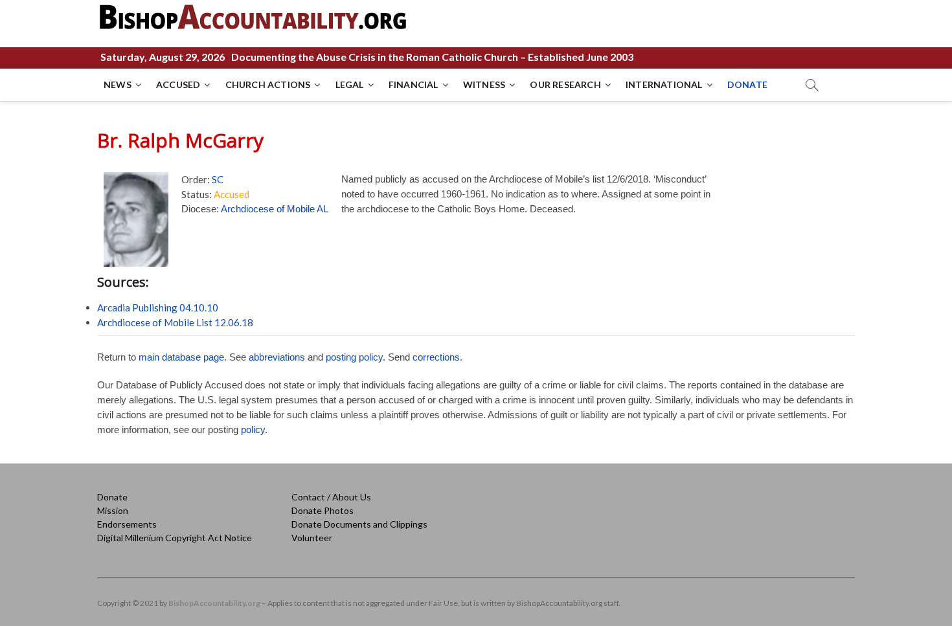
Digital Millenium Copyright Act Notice (174, 537)
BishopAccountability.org (214, 603)
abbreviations (277, 357)
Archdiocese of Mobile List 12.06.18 (175, 322)
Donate (112, 496)
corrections (436, 357)
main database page (181, 357)
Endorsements (127, 524)
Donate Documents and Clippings (359, 524)
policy (253, 429)
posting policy (354, 357)
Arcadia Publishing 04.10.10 (157, 307)
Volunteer (311, 537)
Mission (112, 510)
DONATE (747, 84)
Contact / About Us (331, 496)
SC (217, 179)
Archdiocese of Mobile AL (274, 208)
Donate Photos (322, 510)
